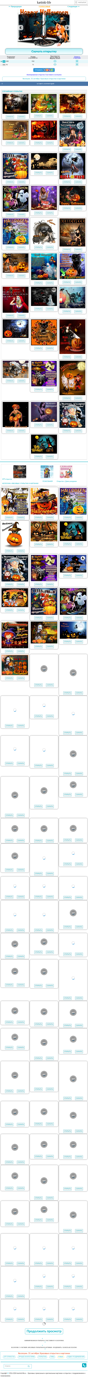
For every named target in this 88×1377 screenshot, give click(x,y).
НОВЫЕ (60, 1361)
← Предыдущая (15, 6)
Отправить (39, 70)
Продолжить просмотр (44, 1335)
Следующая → (73, 6)
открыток (9, 1361)
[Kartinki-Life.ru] (44, 3)
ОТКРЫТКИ (42, 1361)
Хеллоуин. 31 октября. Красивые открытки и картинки (44, 79)
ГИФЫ (52, 1361)
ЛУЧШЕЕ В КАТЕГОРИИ (26, 1361)
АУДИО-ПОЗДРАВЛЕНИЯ (75, 1361)
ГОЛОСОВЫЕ (44, 6)
